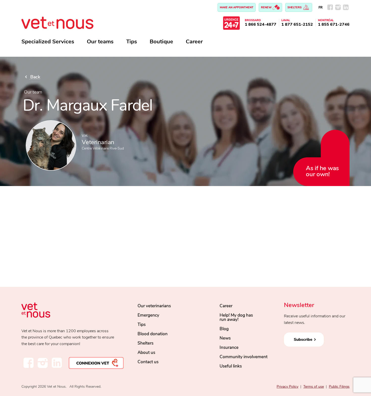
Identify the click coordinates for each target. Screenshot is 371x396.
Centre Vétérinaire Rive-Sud (103, 148)
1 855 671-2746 (334, 24)
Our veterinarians (154, 306)
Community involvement (244, 357)
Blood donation (153, 334)
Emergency (148, 315)
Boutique (161, 41)
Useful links (231, 366)
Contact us (148, 362)
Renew (266, 7)
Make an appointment (236, 7)
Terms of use (313, 386)
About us (146, 352)
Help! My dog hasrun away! (236, 317)
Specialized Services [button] (47, 41)
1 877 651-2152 (297, 24)
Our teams (100, 41)
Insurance (229, 347)
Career (194, 41)
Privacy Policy (287, 386)
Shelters (294, 7)
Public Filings (339, 386)
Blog (224, 329)
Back (34, 77)
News (225, 338)
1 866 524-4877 (260, 24)
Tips (131, 41)
